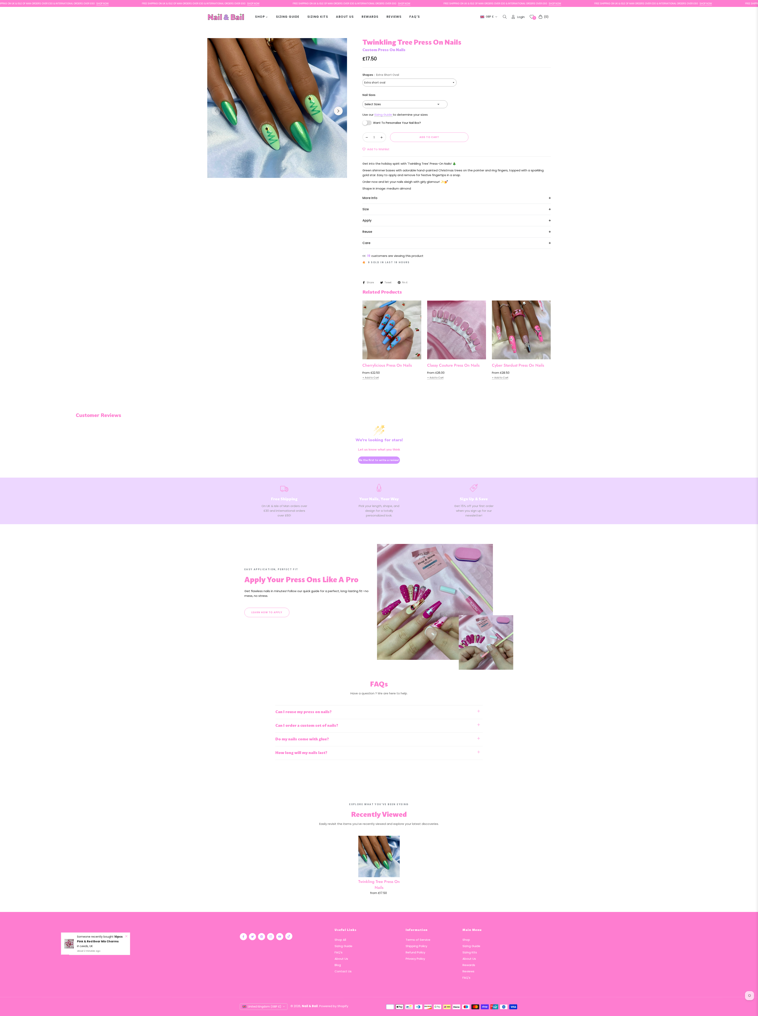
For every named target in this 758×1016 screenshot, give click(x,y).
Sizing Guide (383, 115)
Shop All (340, 940)
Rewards (468, 965)
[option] (277, 108)
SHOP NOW (57, 3)
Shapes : (380, 75)
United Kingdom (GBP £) (264, 1006)
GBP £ (490, 17)
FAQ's (338, 952)
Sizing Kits (469, 952)
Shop (466, 940)
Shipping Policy (416, 946)
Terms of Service (418, 940)
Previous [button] (216, 111)
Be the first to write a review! (379, 460)
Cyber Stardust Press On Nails (518, 365)
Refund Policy (415, 952)
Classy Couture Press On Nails (453, 365)
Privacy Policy (415, 959)
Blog (338, 965)
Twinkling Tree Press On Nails (379, 884)
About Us (341, 959)
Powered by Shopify (333, 1006)
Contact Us (343, 971)
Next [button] (338, 111)
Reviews (468, 971)
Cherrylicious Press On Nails (387, 365)
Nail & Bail (310, 1006)
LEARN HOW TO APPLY (266, 612)
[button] (504, 17)
